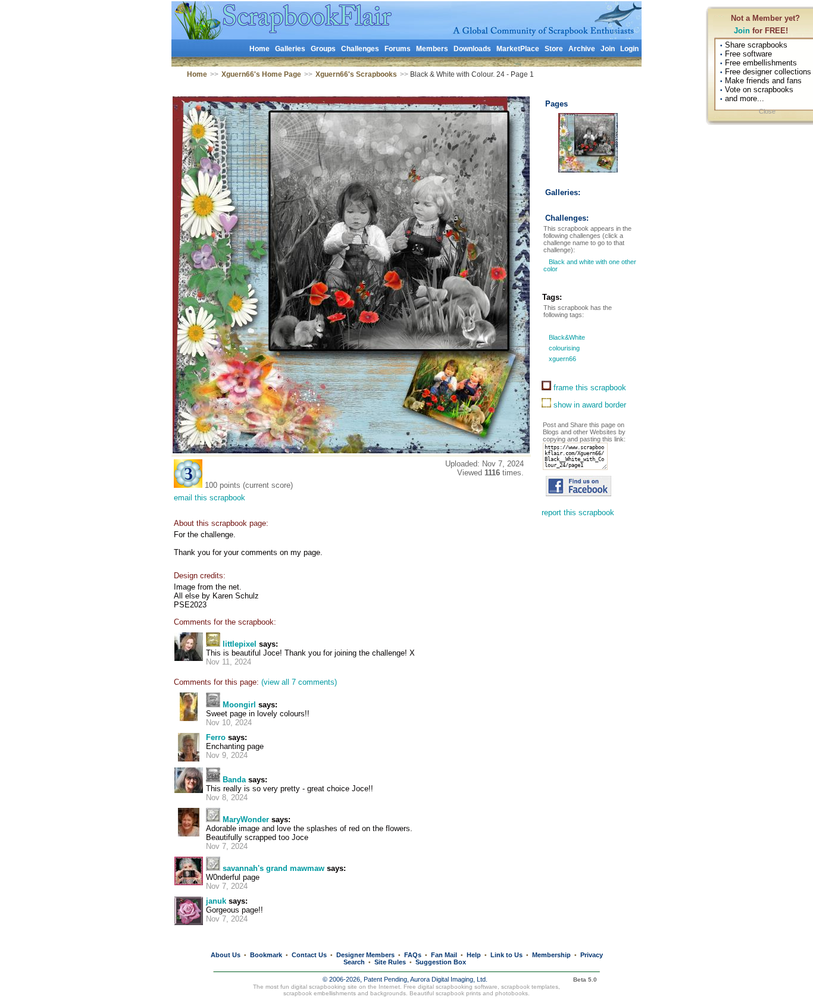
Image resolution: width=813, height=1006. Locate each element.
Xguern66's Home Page (261, 74)
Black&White (566, 337)
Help (474, 954)
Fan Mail (444, 954)
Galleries (290, 49)
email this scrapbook (209, 497)
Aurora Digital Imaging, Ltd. (448, 979)
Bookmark (266, 954)
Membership (551, 954)
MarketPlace (517, 49)
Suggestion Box (440, 962)
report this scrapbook (578, 512)
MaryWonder (246, 819)
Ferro (216, 737)
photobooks (511, 993)
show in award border (588, 404)
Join (742, 30)
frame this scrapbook (588, 387)
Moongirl (239, 704)
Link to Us (506, 954)
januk (216, 901)
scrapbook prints (458, 993)
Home (259, 49)
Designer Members (365, 954)
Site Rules (390, 962)
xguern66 (561, 358)
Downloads (472, 49)
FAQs (412, 954)
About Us (225, 954)
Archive (581, 49)
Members (432, 49)
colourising (563, 348)
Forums (397, 49)
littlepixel (240, 644)
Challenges (360, 49)
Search (354, 962)
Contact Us (309, 954)
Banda (234, 779)
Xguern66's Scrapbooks (356, 74)
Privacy (591, 954)
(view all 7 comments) (299, 682)
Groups (323, 49)
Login (629, 49)
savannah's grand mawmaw (273, 868)
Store (554, 49)
